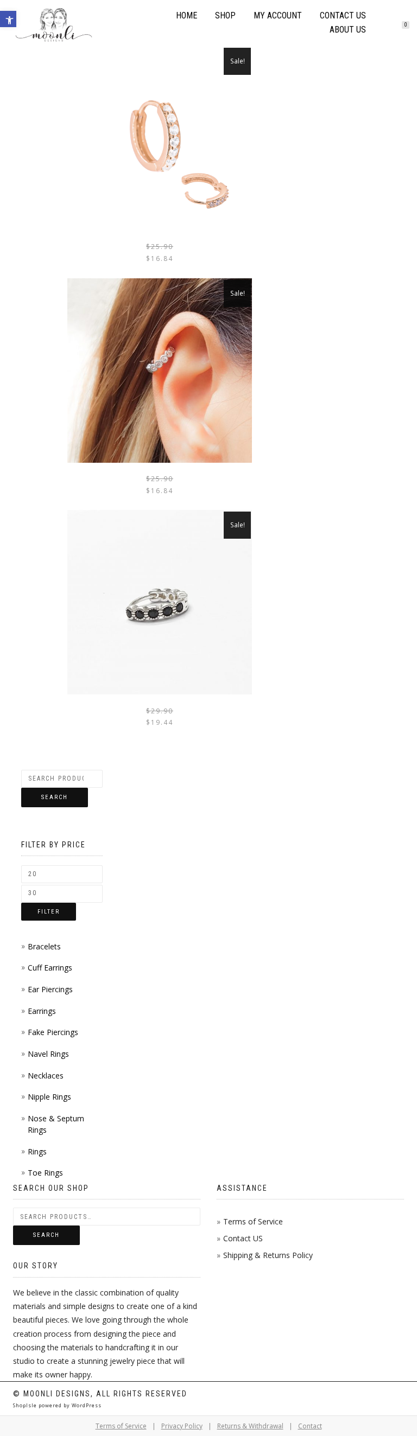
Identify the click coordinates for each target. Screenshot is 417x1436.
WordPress (86, 1405)
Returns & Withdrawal (250, 1426)
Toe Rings (45, 1172)
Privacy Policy (182, 1426)
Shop (225, 15)
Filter (48, 911)
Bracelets (44, 946)
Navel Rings (48, 1054)
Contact (310, 1426)
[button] (8, 19)
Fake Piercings (53, 1032)
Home (186, 15)
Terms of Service (253, 1221)
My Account (278, 15)
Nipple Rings (49, 1097)
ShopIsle (26, 1405)
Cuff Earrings (50, 967)
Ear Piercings (50, 989)
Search (54, 797)
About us (348, 29)
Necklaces (46, 1075)
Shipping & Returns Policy (268, 1255)
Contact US (243, 1238)
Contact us (343, 15)
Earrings (42, 1011)
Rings (37, 1151)
